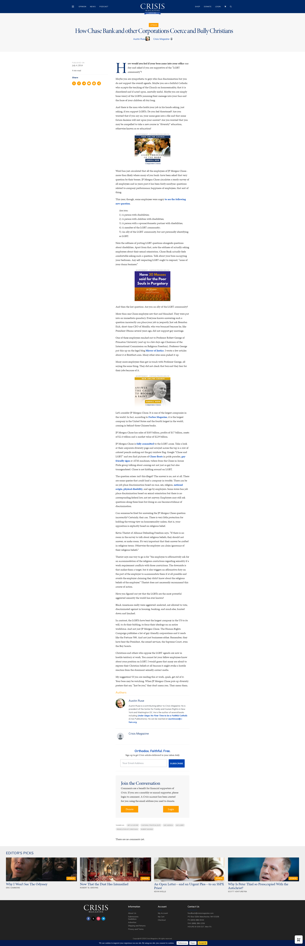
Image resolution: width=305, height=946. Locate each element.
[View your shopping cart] (225, 6)
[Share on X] (74, 83)
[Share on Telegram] (84, 83)
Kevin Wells (160, 891)
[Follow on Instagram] (98, 919)
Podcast (103, 6)
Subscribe (176, 763)
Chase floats (156, 456)
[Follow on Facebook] (88, 919)
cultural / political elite (150, 825)
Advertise (132, 922)
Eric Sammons (13, 888)
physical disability (132, 489)
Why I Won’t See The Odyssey (26, 884)
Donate (207, 6)
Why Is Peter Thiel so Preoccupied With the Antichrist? (258, 886)
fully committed (145, 444)
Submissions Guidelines (133, 917)
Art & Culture (132, 825)
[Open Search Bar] (231, 6)
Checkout (162, 920)
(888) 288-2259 (198, 923)
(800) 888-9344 (197, 920)
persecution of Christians (127, 829)
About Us (132, 913)
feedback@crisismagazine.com (201, 913)
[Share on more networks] (99, 83)
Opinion (82, 6)
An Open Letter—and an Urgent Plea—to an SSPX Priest (189, 886)
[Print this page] (94, 83)
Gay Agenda (168, 825)
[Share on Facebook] (79, 83)
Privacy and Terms (136, 929)
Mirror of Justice (155, 350)
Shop (197, 6)
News (93, 6)
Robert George (147, 829)
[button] (299, 939)
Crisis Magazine (161, 39)
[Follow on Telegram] (103, 919)
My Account (163, 913)
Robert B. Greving (89, 888)
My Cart (161, 916)
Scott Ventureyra (237, 891)
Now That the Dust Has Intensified (104, 884)
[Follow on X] (93, 919)
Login (218, 6)
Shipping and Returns (137, 925)
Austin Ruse (139, 39)
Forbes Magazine (157, 417)
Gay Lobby (180, 825)
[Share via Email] (89, 83)
